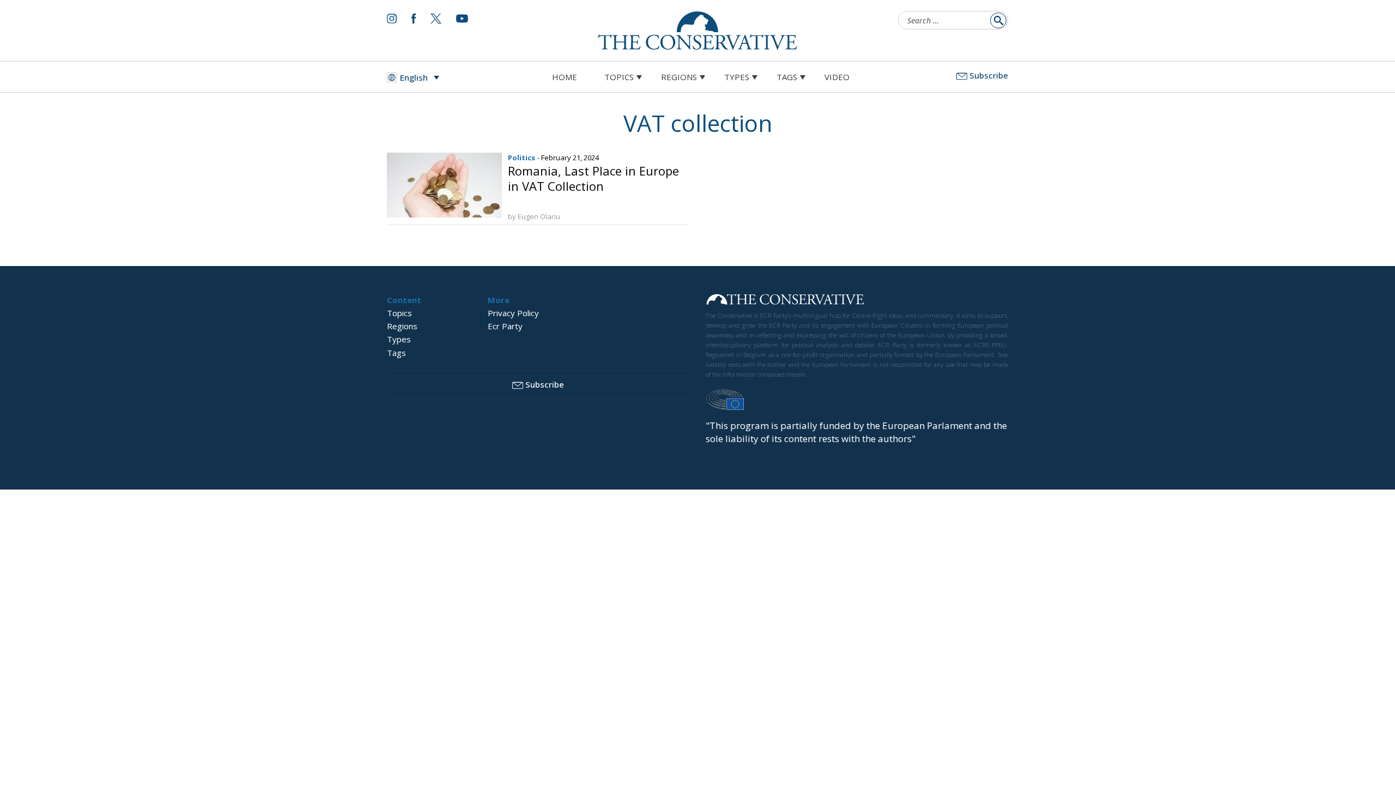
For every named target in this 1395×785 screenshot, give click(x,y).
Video (837, 76)
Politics (521, 157)
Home (564, 76)
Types (736, 76)
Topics (619, 76)
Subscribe (988, 75)
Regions (679, 76)
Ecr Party (505, 326)
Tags (787, 76)
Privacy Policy (513, 312)
